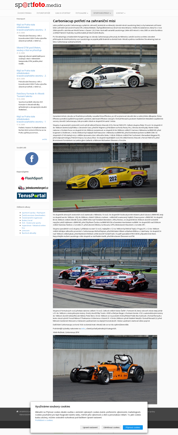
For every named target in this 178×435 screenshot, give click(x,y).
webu (83, 328)
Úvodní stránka (24, 13)
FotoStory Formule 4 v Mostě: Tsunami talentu (31, 95)
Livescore (25, 230)
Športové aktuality (29, 233)
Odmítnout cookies (111, 427)
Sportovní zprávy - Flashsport (33, 213)
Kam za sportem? (63, 13)
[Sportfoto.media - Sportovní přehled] (38, 5)
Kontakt (120, 13)
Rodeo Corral (27, 220)
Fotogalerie (81, 13)
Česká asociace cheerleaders (33, 215)
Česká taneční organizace (32, 218)
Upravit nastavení (90, 427)
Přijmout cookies (133, 427)
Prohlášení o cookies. (44, 420)
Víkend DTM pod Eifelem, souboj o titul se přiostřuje (29, 49)
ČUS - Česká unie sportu (31, 223)
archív (44, 139)
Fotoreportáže (43, 13)
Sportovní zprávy (101, 13)
